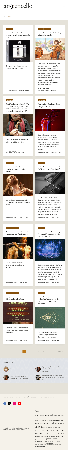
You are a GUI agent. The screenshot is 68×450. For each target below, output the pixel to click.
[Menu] (64, 6)
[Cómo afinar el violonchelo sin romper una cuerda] (50, 120)
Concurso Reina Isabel (55, 418)
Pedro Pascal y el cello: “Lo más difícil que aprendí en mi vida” (49, 168)
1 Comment (53, 90)
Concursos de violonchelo (41, 420)
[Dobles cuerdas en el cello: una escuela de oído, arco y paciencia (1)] (38, 377)
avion (59, 415)
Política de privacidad (47, 397)
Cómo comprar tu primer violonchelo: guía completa (19, 377)
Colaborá (26, 397)
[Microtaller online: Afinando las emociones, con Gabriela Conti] (18, 248)
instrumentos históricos (41, 430)
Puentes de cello (15, 369)
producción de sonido (40, 439)
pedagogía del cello (45, 436)
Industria (10, 29)
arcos (55, 415)
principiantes (60, 436)
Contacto (34, 397)
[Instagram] (14, 403)
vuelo (47, 446)
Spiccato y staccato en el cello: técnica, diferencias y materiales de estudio (53, 369)
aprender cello (47, 415)
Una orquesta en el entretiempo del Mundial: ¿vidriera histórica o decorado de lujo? (50, 234)
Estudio (51, 423)
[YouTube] (19, 403)
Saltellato (52, 441)
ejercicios (60, 420)
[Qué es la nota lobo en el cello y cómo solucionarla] (50, 49)
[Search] (7, 16)
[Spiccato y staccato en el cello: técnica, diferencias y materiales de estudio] (38, 369)
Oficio (40, 29)
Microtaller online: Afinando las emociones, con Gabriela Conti (17, 233)
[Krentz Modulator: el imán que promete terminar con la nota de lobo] (18, 51)
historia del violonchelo (53, 427)
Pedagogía (42, 100)
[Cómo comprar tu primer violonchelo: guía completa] (6, 377)
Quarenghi (59, 439)
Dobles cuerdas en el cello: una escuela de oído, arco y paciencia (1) (53, 377)
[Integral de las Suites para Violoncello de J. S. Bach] (18, 313)
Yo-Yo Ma (51, 446)
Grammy (62, 423)
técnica (49, 444)
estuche (46, 423)
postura (55, 436)
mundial (44, 433)
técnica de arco (57, 444)
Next (59, 351)
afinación (37, 415)
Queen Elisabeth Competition (42, 441)
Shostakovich (58, 441)
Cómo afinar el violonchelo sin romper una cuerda (49, 105)
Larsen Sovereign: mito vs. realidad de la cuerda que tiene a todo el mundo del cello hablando (49, 300)
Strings (41, 444)
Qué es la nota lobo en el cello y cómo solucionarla (49, 34)
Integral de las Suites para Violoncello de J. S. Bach (15, 298)
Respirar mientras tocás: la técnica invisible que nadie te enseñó (16, 169)
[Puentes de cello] (6, 369)
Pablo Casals (61, 433)
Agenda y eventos (12, 228)
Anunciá (17, 397)
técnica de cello (40, 447)
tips (45, 444)
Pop (52, 436)
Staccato (37, 444)
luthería (52, 430)
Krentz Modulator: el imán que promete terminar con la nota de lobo (18, 35)
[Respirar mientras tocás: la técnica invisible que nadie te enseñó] (18, 185)
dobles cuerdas (52, 420)
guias (38, 426)
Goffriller (57, 423)
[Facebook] (4, 403)
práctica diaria (51, 439)
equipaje (37, 423)
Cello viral (46, 418)
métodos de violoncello (52, 433)
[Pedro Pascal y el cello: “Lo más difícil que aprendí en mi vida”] (50, 183)
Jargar (48, 430)
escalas (42, 423)
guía (43, 427)
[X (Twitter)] (9, 403)
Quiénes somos (8, 397)
